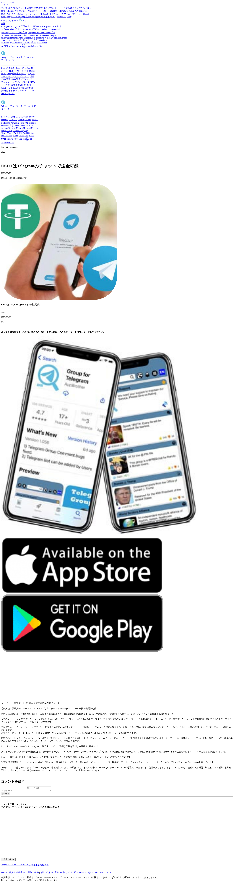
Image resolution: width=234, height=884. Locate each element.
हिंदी (11, 126)
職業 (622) (69, 11)
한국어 (32, 117)
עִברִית (3, 139)
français (21, 119)
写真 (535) (16, 14)
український (6, 130)
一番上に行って (8, 859)
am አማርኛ (5, 40)
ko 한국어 (56, 26)
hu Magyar (52, 35)
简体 (13, 117)
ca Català (14, 35)
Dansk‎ (16, 126)
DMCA (4, 872)
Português (15, 123)
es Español (46, 26)
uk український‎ (28, 38)
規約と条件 (33, 872)
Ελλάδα (29, 126)
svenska (4, 128)
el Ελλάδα (22, 35)
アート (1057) (41, 11)
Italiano (35, 119)
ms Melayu (16, 38)
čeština (16, 130)
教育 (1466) (6, 11)
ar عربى (14, 26)
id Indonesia (43, 32)
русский (32, 123)
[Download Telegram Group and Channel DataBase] (20, 21)
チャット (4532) (64, 16)
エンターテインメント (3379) (35, 14)
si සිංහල (29, 40)
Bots (3, 21)
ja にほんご (16, 29)
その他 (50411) (81, 11)
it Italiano (44, 29)
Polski (25, 133)
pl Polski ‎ (21, 40)
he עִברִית (35, 43)
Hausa (31, 135)
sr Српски (13, 46)
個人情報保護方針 (17, 872)
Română (12, 128)
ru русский (33, 32)
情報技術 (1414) (56, 11)
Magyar (19, 128)
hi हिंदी (52, 32)
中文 (8, 117)
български (23, 135)
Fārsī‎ (22, 123)
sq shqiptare (33, 46)
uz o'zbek (5, 43)
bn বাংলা (14, 40)
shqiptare (5, 142)
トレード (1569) (62, 8)
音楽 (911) (6, 14)
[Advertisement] (82, 678)
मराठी (16, 139)
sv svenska (32, 35)
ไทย (26, 123)
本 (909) (31, 11)
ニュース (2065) (25, 8)
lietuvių (10, 139)
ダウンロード (12, 21)
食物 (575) (38, 16)
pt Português (6, 32)
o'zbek (15, 135)
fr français (26, 29)
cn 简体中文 (35, 26)
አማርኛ (15, 133)
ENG (3, 117)
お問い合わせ (46, 872)
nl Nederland (54, 29)
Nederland (5, 123)
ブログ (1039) (82, 14)
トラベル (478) (56, 14)
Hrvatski (27, 128)
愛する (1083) (49, 16)
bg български (16, 43)
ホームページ (7, 2)
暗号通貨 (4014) (19, 11)
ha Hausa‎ (26, 43)
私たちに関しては (63, 872)
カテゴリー (6, 5)
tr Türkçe (35, 29)
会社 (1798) (49, 8)
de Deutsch (6, 29)
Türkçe (28, 119)
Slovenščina (6, 133)
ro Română (42, 35)
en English (5, 26)
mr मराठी (4, 46)
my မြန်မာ (22, 46)
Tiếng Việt (23, 130)
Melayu (34, 128)
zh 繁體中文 (24, 26)
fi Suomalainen (40, 40)
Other (41, 46)
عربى (18, 117)
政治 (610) (13, 8)
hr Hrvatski (6, 38)
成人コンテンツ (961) (80, 8)
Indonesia (5, 126)
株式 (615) (38, 8)
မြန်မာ (29, 139)
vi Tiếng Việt (50, 38)
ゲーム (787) (70, 14)
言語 (3, 23)
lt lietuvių (43, 43)
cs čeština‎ (40, 38)
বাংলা (20, 133)
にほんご (13, 119)
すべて (4, 8)
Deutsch (4, 119)
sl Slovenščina (62, 38)
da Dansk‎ (5, 35)
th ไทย (24, 32)
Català (22, 126)
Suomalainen (6, 135)
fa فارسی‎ (16, 32)
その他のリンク (95, 872)
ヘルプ (26, 21)
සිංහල (31, 133)
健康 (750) (28, 16)
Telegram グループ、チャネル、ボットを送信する (25, 865)
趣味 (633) (6, 16)
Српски (22, 139)
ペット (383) (17, 16)
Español (24, 117)
